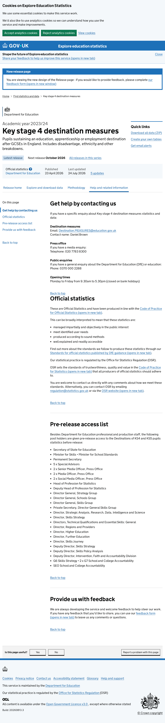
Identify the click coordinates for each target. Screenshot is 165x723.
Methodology (76, 188)
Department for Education (23, 173)
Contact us (43, 678)
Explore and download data (45, 188)
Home (5, 96)
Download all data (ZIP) (146, 133)
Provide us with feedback (19, 230)
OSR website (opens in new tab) (123, 391)
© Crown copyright (150, 713)
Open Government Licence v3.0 (67, 704)
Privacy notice (24, 678)
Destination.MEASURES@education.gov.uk (87, 230)
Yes (41, 652)
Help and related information (109, 188)
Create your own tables (146, 139)
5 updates (97, 173)
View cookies (86, 33)
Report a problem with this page (140, 652)
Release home (12, 188)
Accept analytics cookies (20, 33)
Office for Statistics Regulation (79, 693)
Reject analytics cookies (59, 33)
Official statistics (13, 217)
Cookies (7, 678)
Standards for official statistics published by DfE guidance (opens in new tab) (100, 353)
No (59, 652)
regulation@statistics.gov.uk (69, 391)
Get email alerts (141, 145)
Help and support (112, 678)
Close (159, 54)
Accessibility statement (68, 678)
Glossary (92, 678)
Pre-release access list (17, 223)
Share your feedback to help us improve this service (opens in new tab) (48, 58)
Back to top (10, 242)
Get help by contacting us (19, 210)
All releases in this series (85, 158)
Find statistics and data (26, 96)
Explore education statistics (82, 46)
